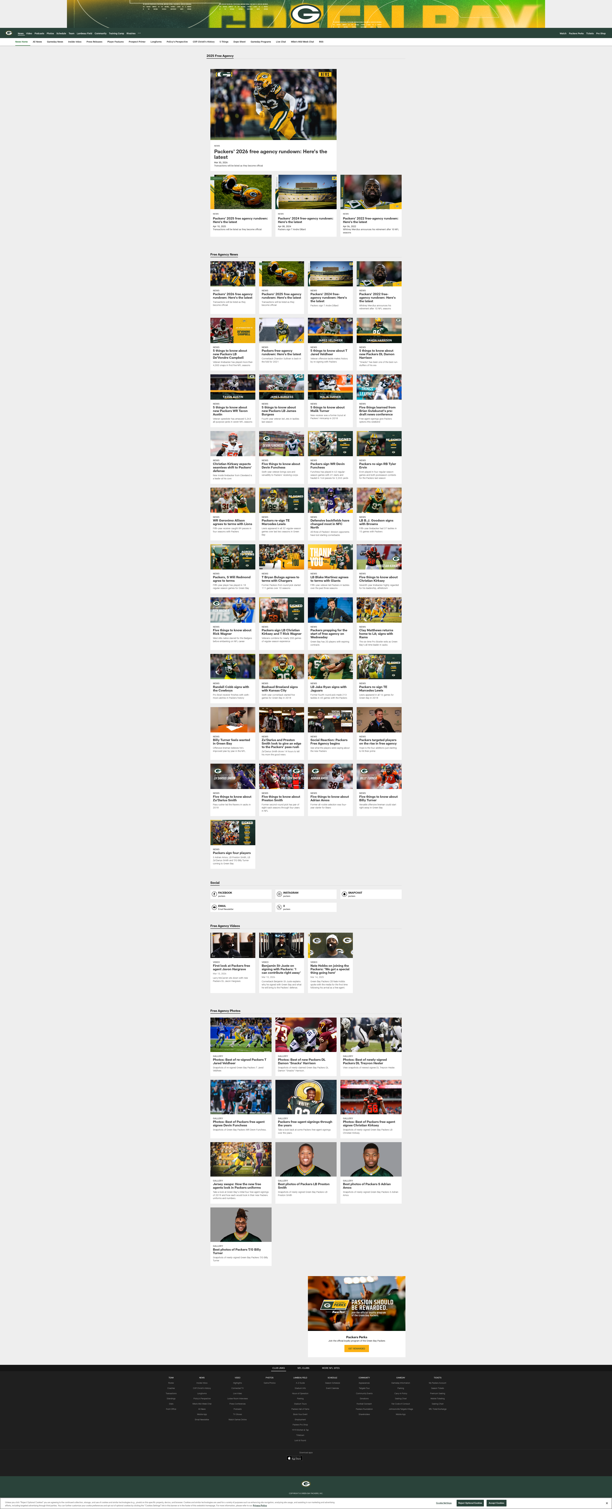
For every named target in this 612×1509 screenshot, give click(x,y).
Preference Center (404, 1488)
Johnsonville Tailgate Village (401, 1409)
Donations (364, 1398)
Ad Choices (320, 1488)
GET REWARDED (356, 1348)
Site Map (300, 1488)
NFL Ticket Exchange (437, 1409)
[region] (306, 1503)
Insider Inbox (202, 1383)
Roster (171, 1383)
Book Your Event (300, 1414)
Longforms (202, 1393)
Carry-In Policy (400, 1393)
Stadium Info (300, 1388)
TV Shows (237, 1414)
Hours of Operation (300, 1393)
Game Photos (270, 1383)
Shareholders (364, 1414)
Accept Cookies (496, 1503)
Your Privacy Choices (347, 1488)
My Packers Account (437, 1383)
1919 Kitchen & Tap (300, 1430)
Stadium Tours (300, 1404)
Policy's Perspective (202, 1398)
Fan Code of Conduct (401, 1404)
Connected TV (237, 1388)
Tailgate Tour (364, 1388)
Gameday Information (400, 1383)
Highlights (237, 1383)
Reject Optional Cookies (470, 1503)
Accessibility (279, 1488)
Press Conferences (237, 1404)
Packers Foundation (364, 1409)
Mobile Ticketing (438, 1398)
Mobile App (202, 1414)
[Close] (606, 1503)
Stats (171, 1404)
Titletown (300, 1435)
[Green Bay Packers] (306, 1472)
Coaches (171, 1388)
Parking (300, 1398)
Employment (300, 1419)
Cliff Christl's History (202, 1388)
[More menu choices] (139, 33)
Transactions (171, 1393)
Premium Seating (437, 1393)
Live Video (237, 1393)
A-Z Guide (300, 1383)
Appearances (364, 1383)
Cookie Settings (376, 1488)
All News (202, 1409)
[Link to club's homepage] (9, 33)
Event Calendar (332, 1388)
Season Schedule (332, 1383)
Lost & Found (300, 1440)
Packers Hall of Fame (300, 1409)
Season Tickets (437, 1388)
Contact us (256, 1488)
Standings (171, 1398)
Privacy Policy (205, 1488)
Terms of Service (231, 1488)
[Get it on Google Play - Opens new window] (316, 1460)
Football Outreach (364, 1404)
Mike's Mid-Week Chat (202, 1404)
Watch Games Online (238, 1419)
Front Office (171, 1409)
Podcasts (238, 1409)
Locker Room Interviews (237, 1398)
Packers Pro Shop (300, 1424)
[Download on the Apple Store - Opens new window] (294, 1458)
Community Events (364, 1393)
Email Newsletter (202, 1419)
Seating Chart (401, 1398)
